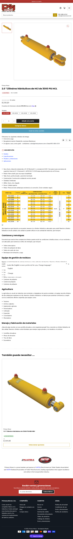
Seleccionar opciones (36, 445)
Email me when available (36, 131)
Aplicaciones (7, 161)
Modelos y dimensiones (11, 158)
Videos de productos (43, 516)
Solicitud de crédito (43, 512)
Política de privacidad (61, 504)
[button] (5, 100)
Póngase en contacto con (27, 507)
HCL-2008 (6, 113)
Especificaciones (8, 156)
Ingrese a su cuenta (36, 1)
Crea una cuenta (42, 509)
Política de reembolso (61, 512)
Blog (21, 509)
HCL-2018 (24, 113)
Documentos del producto (45, 514)
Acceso (39, 507)
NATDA (38, 467)
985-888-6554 (62, 14)
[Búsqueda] (55, 15)
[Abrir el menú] (69, 8)
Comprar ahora (20, 126)
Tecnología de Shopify (43, 528)
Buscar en (40, 504)
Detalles (6, 154)
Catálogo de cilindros (43, 519)
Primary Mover (5, 85)
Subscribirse (48, 492)
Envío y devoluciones (43, 521)
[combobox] (29, 15)
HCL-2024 (33, 113)
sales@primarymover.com (64, 16)
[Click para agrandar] (36, 207)
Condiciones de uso (61, 507)
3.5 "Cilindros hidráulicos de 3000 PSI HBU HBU (19, 431)
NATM (9, 469)
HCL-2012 (15, 113)
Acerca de (22, 504)
